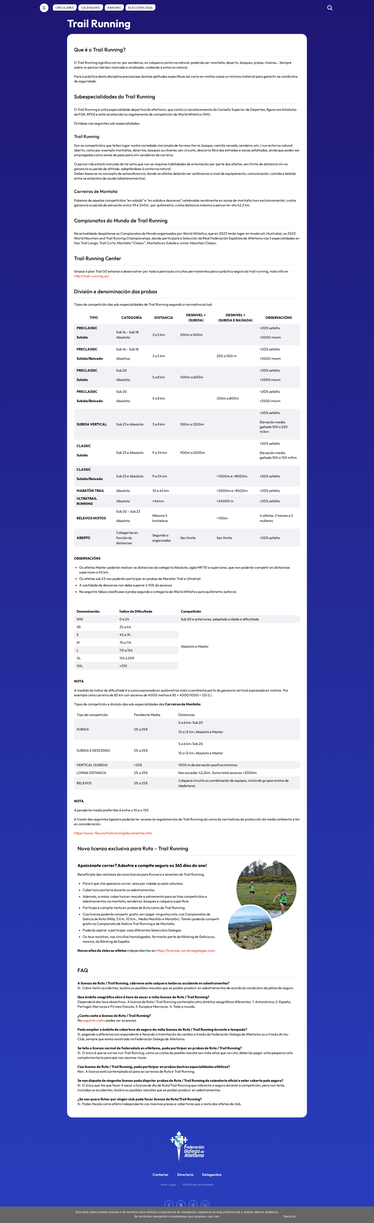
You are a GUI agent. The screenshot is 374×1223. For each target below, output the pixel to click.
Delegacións (211, 1174)
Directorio (185, 1174)
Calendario (90, 7)
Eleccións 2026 (140, 7)
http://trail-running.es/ (91, 276)
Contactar (161, 1174)
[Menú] (44, 7)
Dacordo (290, 1216)
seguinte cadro (93, 1020)
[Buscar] (330, 7)
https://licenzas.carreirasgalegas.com (185, 950)
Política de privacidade (198, 1184)
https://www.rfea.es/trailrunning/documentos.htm (113, 833)
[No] (368, 1215)
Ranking (114, 7)
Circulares (65, 7)
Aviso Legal (168, 1184)
